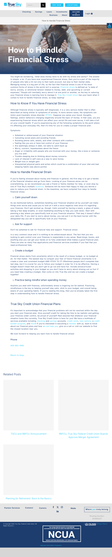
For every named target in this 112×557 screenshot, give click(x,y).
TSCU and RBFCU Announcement (28, 433)
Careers (42, 508)
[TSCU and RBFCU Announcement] (28, 405)
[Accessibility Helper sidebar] (109, 25)
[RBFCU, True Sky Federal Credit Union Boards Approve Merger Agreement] (83, 405)
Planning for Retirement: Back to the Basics (28, 498)
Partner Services (12, 508)
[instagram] (62, 507)
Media (73, 508)
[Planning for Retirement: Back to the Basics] (28, 469)
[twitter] (58, 507)
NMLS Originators (56, 545)
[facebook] (53, 507)
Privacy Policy (101, 524)
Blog (10, 40)
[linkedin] (58, 511)
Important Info (44, 545)
